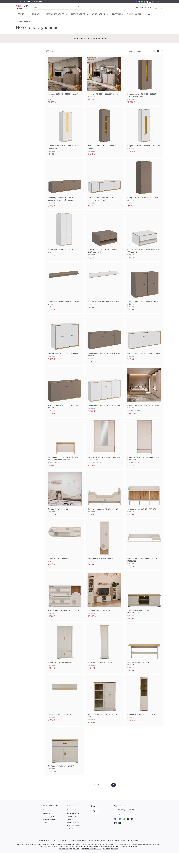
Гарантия (70, 819)
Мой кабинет (71, 829)
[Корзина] (161, 7)
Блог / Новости (48, 816)
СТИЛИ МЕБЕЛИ (99, 14)
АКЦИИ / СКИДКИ (134, 14)
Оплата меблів (72, 810)
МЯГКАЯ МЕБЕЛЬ (79, 14)
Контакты (46, 813)
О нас (45, 810)
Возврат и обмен (73, 823)
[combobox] (56, 7)
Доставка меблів (73, 813)
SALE (150, 14)
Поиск (45, 823)
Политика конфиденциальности (69, 849)
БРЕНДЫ (22, 14)
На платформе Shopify (110, 849)
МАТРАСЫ (116, 14)
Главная (19, 22)
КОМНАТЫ (36, 14)
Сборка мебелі (72, 816)
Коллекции (28, 22)
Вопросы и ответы (50, 819)
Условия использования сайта (91, 849)
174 (108, 785)
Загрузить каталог (73, 826)
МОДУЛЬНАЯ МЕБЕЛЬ (56, 14)
